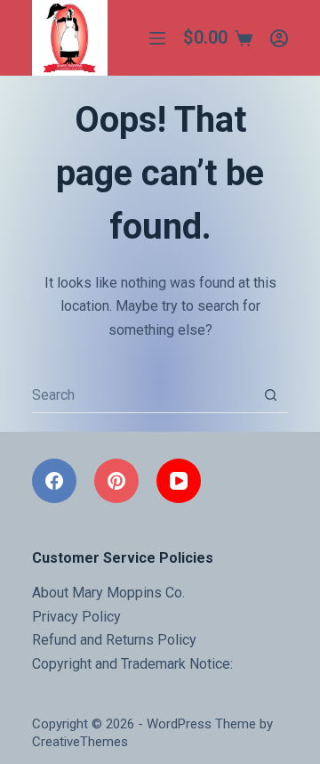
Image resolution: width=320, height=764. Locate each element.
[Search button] (270, 395)
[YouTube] (178, 481)
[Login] (279, 38)
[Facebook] (54, 481)
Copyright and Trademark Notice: (132, 663)
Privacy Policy (76, 616)
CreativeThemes (80, 742)
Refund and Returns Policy (114, 639)
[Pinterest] (116, 481)
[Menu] (157, 38)
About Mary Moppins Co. (108, 592)
